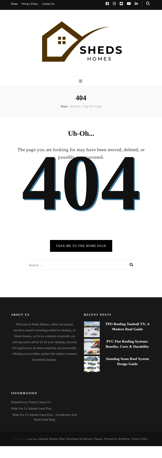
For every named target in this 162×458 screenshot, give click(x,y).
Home (14, 3)
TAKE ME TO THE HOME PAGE (81, 245)
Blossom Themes (92, 438)
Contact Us (48, 3)
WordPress (124, 438)
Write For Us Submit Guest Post (31, 408)
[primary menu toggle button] (81, 81)
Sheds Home (32, 439)
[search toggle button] (148, 3)
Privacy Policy (30, 3)
